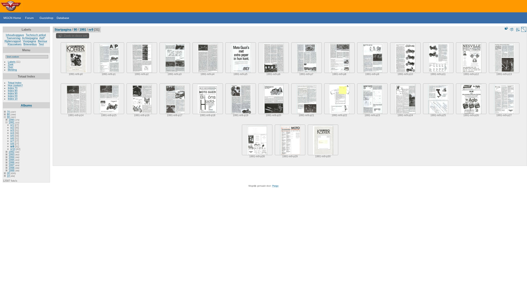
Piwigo (275, 186)
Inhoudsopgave (15, 35)
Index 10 (12, 98)
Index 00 (12, 96)
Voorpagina (29, 41)
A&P (42, 38)
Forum (29, 18)
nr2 (12, 127)
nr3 (12, 130)
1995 (11, 159)
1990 (11, 119)
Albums (26, 105)
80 (8, 114)
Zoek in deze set (75, 35)
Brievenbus (30, 44)
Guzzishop (46, 18)
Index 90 (12, 93)
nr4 (12, 133)
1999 (11, 170)
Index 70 (12, 88)
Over (10, 67)
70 (8, 111)
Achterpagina (30, 38)
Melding (12, 69)
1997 (11, 165)
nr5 (12, 135)
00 (8, 173)
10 (8, 176)
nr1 (12, 125)
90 (8, 117)
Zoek (10, 64)
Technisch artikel (36, 35)
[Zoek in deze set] (506, 28)
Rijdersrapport (13, 41)
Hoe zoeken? (15, 85)
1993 (11, 154)
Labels (11, 61)
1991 (11, 122)
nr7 (12, 141)
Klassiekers (15, 44)
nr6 (12, 138)
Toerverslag (13, 38)
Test (41, 44)
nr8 (12, 143)
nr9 (12, 146)
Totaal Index (14, 82)
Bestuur (42, 41)
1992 (11, 151)
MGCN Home (12, 18)
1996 (11, 162)
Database (63, 18)
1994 (11, 157)
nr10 (12, 149)
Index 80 (12, 90)
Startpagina (63, 29)
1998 (11, 167)
